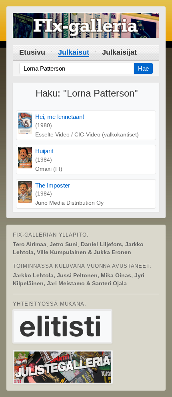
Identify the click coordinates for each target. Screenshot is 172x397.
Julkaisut (73, 52)
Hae (143, 68)
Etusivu (32, 52)
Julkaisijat (119, 52)
